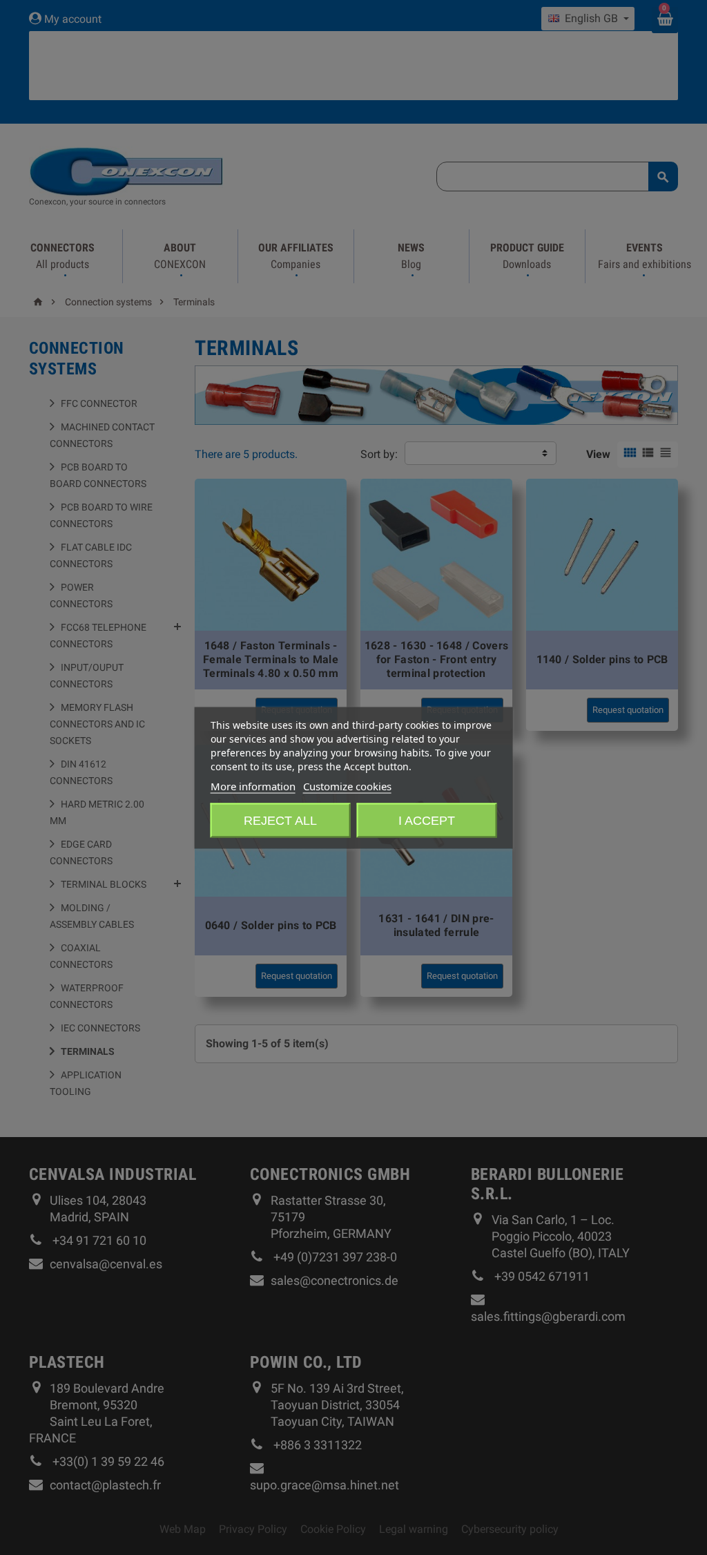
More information (253, 785)
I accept (426, 820)
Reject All (280, 820)
